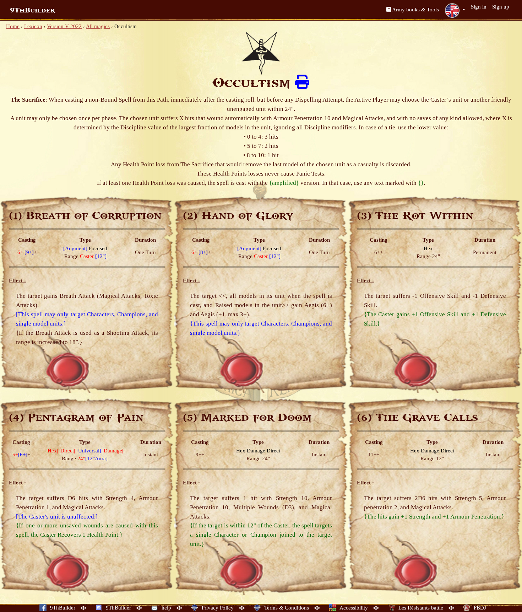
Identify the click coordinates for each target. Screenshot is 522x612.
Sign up (500, 7)
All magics (98, 26)
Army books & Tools (415, 9)
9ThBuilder (32, 10)
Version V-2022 (64, 26)
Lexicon (33, 26)
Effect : (17, 280)
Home (13, 26)
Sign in (478, 7)
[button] (455, 10)
